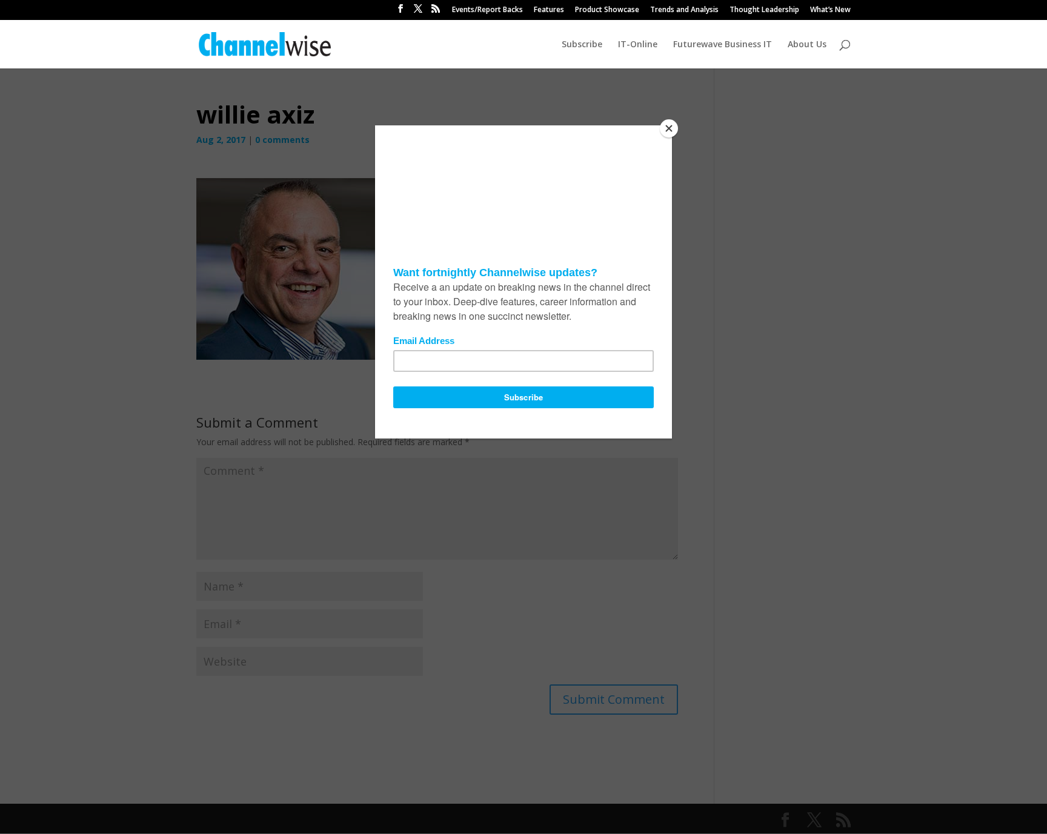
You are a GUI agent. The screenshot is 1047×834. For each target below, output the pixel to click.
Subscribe (582, 45)
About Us (807, 45)
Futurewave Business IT (722, 45)
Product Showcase (607, 10)
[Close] (669, 128)
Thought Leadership (764, 10)
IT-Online (637, 45)
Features (549, 10)
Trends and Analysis (684, 10)
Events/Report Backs (487, 10)
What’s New (830, 10)
